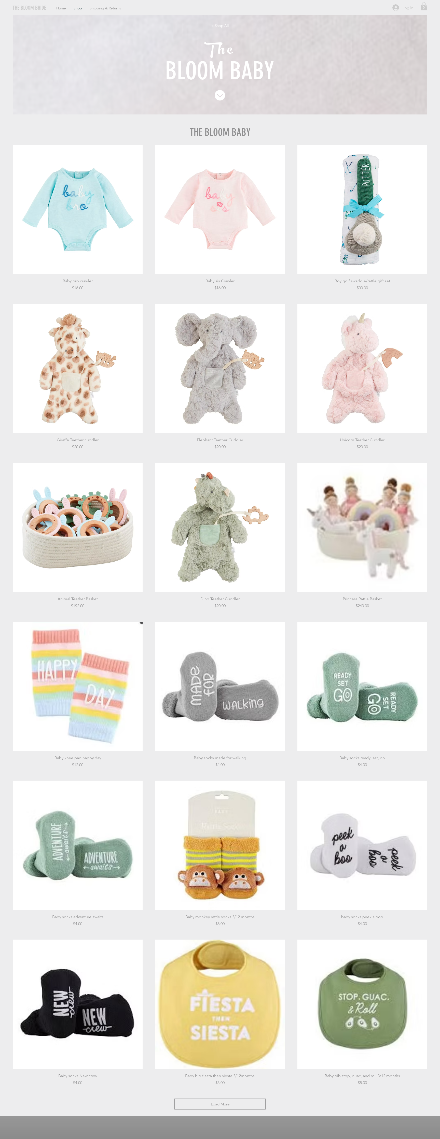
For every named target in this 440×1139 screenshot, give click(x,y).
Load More (220, 1104)
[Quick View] (78, 209)
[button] (423, 6)
